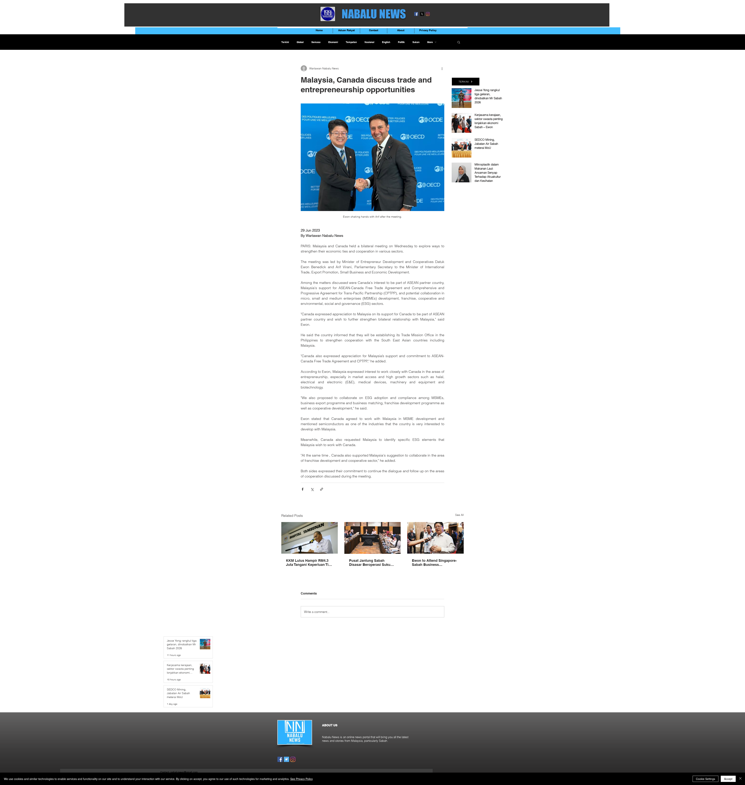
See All (459, 515)
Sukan (415, 42)
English (386, 42)
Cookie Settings (705, 779)
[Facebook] (416, 14)
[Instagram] (428, 14)
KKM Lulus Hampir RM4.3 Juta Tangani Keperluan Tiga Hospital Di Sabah (309, 562)
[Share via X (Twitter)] (312, 489)
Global (300, 42)
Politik (401, 42)
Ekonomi (333, 42)
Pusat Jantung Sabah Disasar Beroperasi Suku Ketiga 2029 (369, 562)
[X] (422, 14)
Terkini (285, 42)
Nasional (369, 42)
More (430, 42)
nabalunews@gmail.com (184, 772)
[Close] (740, 779)
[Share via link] (321, 489)
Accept (728, 779)
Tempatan (351, 42)
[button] (459, 42)
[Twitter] (286, 759)
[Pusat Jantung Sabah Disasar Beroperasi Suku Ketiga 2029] (372, 538)
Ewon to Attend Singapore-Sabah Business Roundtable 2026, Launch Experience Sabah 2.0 (434, 562)
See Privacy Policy (301, 779)
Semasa (316, 42)
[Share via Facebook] (302, 489)
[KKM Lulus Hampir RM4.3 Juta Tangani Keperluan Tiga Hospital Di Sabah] (309, 538)
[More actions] (442, 68)
